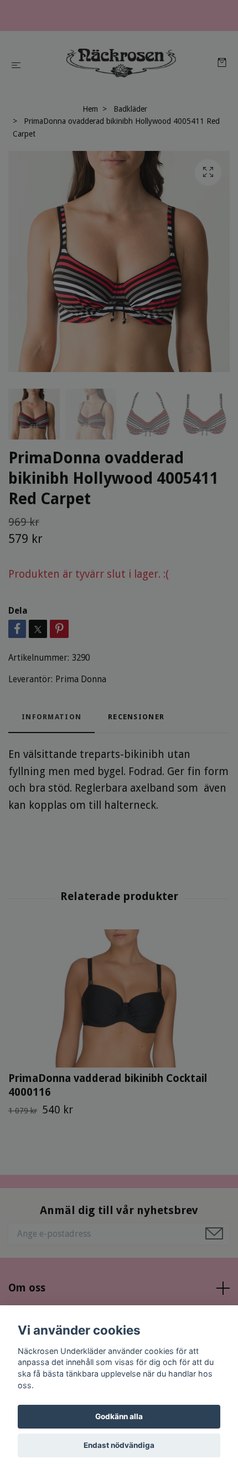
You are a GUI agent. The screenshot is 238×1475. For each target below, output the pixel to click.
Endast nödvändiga (119, 1445)
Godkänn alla (119, 1416)
